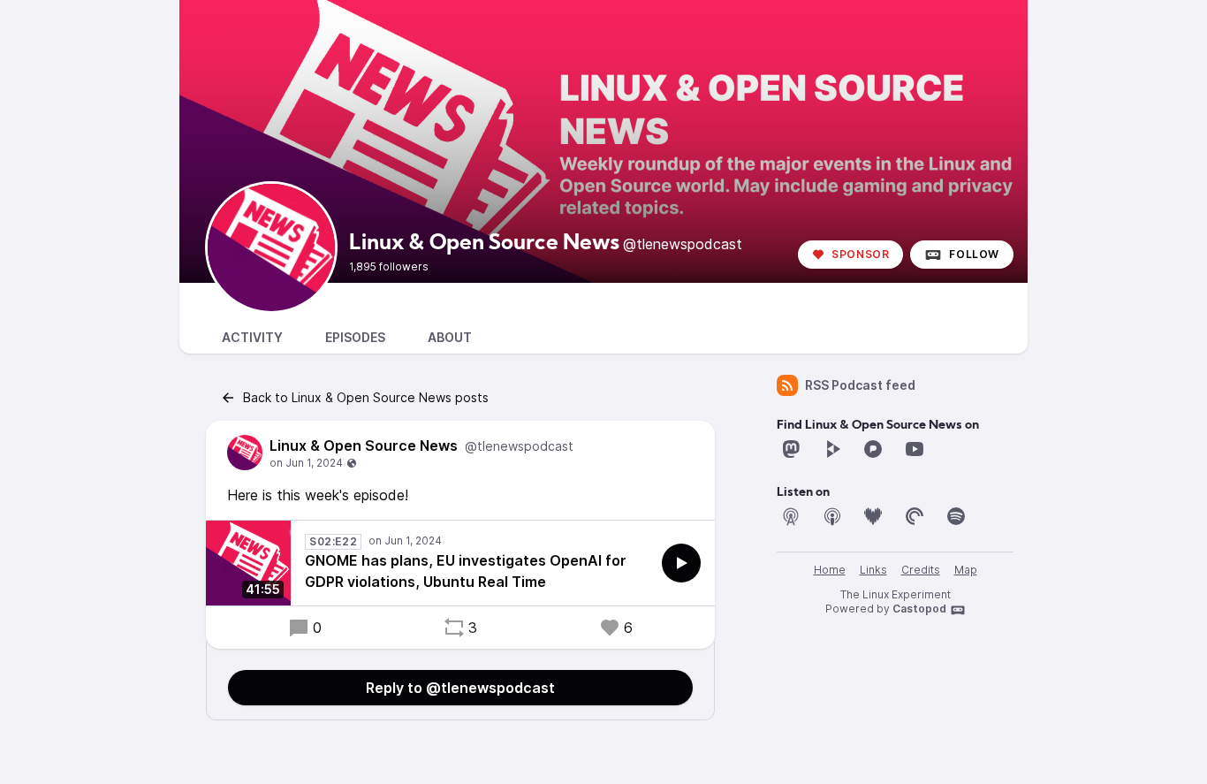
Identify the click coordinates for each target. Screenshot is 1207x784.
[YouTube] (914, 449)
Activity (252, 337)
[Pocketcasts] (914, 516)
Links (873, 569)
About (450, 337)
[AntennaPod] (791, 516)
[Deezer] (873, 516)
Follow (974, 254)
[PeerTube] (832, 449)
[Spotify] (956, 516)
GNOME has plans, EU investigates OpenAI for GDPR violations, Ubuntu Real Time (465, 571)
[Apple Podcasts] (832, 516)
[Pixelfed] (873, 449)
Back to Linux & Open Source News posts (366, 397)
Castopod (919, 608)
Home (830, 569)
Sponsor (860, 254)
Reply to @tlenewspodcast (460, 687)
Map (965, 569)
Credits (920, 569)
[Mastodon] (791, 449)
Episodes (355, 337)
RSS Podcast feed (860, 384)
